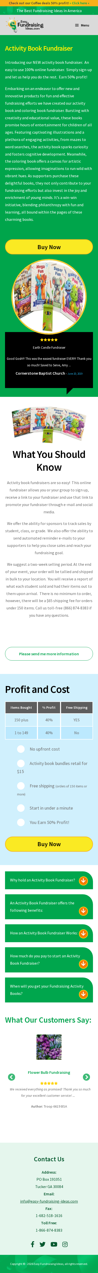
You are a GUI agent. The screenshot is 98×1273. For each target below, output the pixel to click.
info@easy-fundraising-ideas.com (49, 1201)
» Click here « (79, 3)
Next (90, 360)
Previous (8, 360)
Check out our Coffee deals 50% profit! (49, 3)
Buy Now (49, 247)
